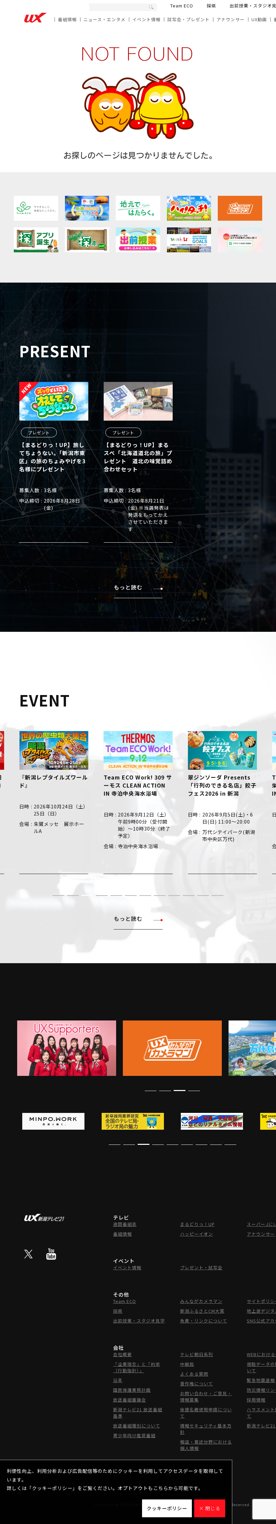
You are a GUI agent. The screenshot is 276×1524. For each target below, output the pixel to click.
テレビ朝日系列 (196, 1354)
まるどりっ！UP (197, 1224)
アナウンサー (230, 19)
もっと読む (128, 587)
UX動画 (259, 19)
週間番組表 (125, 1224)
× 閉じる (209, 1508)
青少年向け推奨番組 (134, 1435)
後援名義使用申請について (206, 1412)
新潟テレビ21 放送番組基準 (137, 1412)
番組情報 (67, 19)
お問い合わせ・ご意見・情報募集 (206, 1396)
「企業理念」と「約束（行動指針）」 (136, 1367)
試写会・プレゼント (188, 19)
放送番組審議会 (129, 1399)
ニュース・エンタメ (104, 19)
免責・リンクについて (203, 1320)
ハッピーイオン (196, 1234)
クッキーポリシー (167, 1508)
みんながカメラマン (201, 1301)
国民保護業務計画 (132, 1390)
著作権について (196, 1383)
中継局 (187, 1364)
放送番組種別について (136, 1425)
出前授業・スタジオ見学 (139, 1320)
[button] (58, 895)
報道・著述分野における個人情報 (206, 1445)
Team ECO (181, 5)
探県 (211, 5)
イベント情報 (146, 19)
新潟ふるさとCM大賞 (202, 1311)
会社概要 (122, 1354)
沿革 (118, 1380)
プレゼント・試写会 (201, 1267)
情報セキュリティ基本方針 (206, 1428)
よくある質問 (194, 1374)
